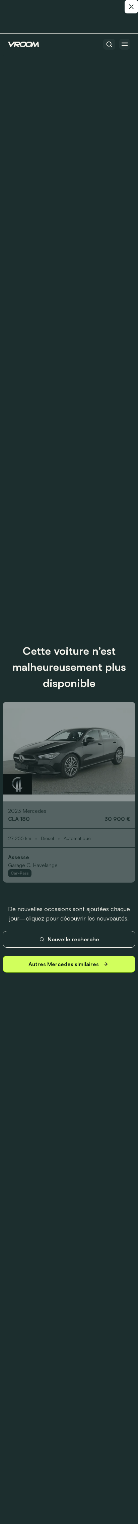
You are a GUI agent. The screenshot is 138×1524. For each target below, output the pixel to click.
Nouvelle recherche (73, 939)
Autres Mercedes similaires (63, 964)
